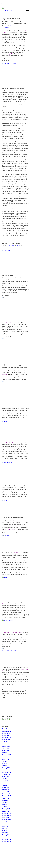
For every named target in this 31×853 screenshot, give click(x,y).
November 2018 (6, 755)
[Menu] (26, 10)
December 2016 (6, 770)
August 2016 (5, 776)
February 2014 (6, 835)
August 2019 (5, 750)
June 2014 (5, 826)
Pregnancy (19, 25)
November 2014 (6, 815)
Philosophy (18, 245)
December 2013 (6, 839)
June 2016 (5, 780)
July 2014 (4, 824)
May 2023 (4, 729)
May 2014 (4, 828)
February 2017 (6, 768)
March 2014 (5, 832)
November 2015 (6, 796)
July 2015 (4, 802)
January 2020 (5, 748)
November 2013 (6, 841)
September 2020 (6, 739)
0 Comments (12, 25)
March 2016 (5, 787)
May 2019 (4, 752)
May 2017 (4, 763)
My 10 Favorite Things (11, 243)
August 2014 (5, 822)
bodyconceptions (5, 27)
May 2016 (4, 783)
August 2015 (5, 800)
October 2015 (5, 798)
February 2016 (6, 789)
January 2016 (5, 791)
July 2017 (4, 761)
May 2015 (4, 804)
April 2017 (4, 765)
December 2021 (6, 733)
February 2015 (6, 809)
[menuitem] (26, 10)
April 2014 (4, 830)
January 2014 (5, 837)
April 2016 (4, 785)
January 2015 (5, 811)
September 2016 (6, 774)
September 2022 (6, 731)
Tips (23, 25)
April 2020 (4, 742)
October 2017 (5, 759)
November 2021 (6, 735)
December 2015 (6, 793)
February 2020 (6, 746)
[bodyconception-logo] (12, 10)
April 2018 (4, 757)
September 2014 (6, 819)
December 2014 (6, 813)
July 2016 (4, 778)
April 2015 (4, 806)
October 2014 (5, 817)
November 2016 (6, 772)
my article (10, 54)
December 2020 (6, 737)
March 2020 (5, 744)
